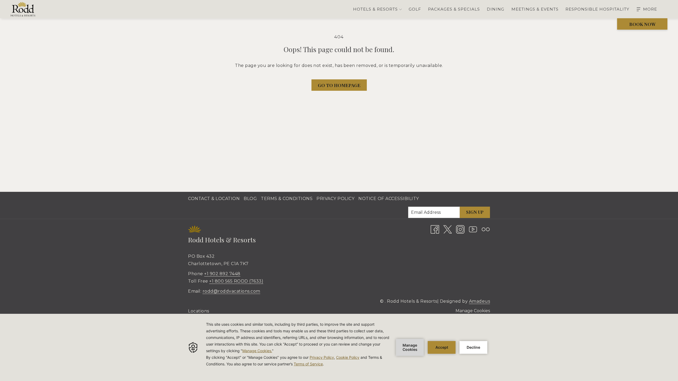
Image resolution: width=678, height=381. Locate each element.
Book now (642, 24)
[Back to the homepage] (23, 9)
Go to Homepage (339, 85)
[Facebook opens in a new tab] (435, 229)
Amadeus (479, 301)
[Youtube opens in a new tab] (473, 229)
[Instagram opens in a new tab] (460, 229)
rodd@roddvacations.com (231, 291)
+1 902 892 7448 (222, 273)
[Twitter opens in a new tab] (447, 229)
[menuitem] (415, 9)
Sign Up (475, 212)
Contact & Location (214, 198)
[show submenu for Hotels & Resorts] (400, 9)
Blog (250, 198)
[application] (339, 347)
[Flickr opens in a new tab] (485, 229)
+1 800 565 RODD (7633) (236, 281)
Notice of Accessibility (388, 198)
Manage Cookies (473, 310)
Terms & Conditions (287, 198)
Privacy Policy (335, 198)
